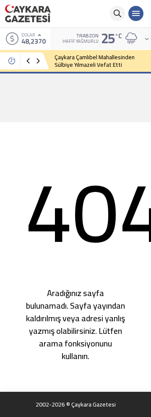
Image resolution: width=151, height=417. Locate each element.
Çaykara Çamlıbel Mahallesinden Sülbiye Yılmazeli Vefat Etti (95, 61)
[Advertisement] (75, 97)
